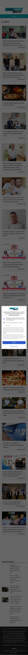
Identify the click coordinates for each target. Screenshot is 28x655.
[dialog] (14, 327)
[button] (14, 325)
